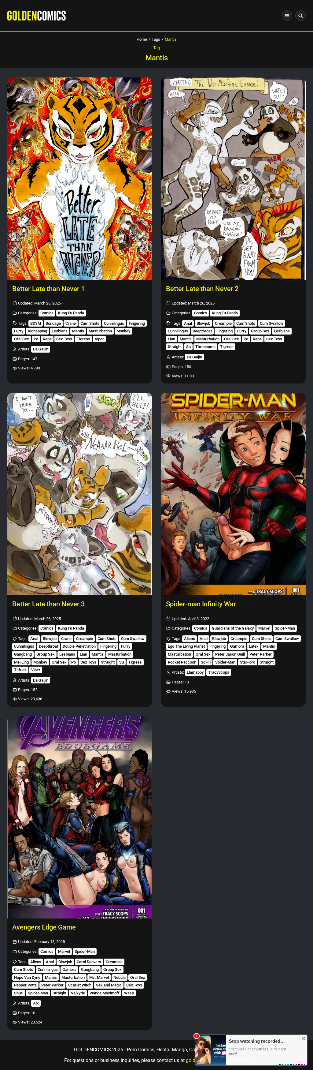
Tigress (83, 339)
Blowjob (203, 323)
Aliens (189, 638)
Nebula (119, 977)
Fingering (137, 323)
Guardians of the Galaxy (233, 628)
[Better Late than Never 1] (79, 178)
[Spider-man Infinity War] (233, 494)
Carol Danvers (89, 962)
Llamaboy (195, 672)
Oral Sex (21, 339)
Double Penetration (79, 646)
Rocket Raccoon (182, 662)
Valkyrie (78, 993)
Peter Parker (260, 654)
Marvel (264, 628)
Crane (70, 323)
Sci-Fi (206, 662)
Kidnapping (37, 331)
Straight (175, 346)
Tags (156, 39)
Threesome (205, 346)
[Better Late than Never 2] (233, 178)
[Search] (300, 15)
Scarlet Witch (79, 985)
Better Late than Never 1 (48, 289)
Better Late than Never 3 (48, 604)
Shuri (18, 993)
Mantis (78, 331)
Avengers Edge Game (44, 927)
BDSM (35, 323)
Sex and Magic (109, 985)
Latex (254, 646)
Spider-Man (285, 628)
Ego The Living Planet (186, 646)
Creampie (223, 323)
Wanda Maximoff (105, 993)
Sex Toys (64, 339)
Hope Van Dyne (27, 977)
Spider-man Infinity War (201, 604)
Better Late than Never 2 (202, 289)
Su (188, 346)
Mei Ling (21, 662)
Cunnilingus (114, 323)
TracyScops (218, 672)
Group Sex (260, 331)
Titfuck (20, 670)
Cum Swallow (271, 323)
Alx (36, 1003)
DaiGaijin (40, 349)
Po (36, 339)
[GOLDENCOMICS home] (36, 15)
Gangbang (23, 654)
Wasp (129, 993)
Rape (47, 339)
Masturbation (100, 331)
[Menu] (287, 15)
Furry (18, 331)
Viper (99, 339)
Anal (188, 323)
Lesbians (60, 331)
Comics (46, 313)
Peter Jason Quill (230, 654)
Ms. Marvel (99, 977)
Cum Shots (89, 323)
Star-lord (247, 662)
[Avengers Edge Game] (79, 817)
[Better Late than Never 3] (79, 494)
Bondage (53, 323)
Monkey (123, 331)
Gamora (237, 646)
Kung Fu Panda (71, 313)
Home (142, 39)
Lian (171, 339)
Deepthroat (202, 331)
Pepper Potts (25, 985)
